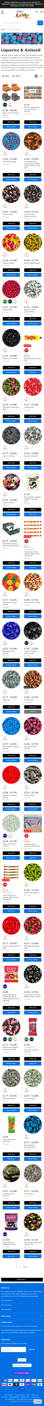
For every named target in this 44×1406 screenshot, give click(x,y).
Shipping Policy (14, 1397)
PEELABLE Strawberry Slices (32, 947)
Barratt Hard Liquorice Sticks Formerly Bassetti (11, 545)
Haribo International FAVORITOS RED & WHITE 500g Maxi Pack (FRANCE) (11, 998)
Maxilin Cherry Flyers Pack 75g (31, 1051)
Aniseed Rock (29, 700)
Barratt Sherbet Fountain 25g (32, 360)
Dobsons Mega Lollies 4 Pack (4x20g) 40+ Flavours (32, 109)
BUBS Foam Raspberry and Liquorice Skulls (10, 1048)
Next (25, 1267)
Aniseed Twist (29, 407)
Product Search (20, 1395)
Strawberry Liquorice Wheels (10, 796)
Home (3, 29)
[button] (37, 11)
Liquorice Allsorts (8, 503)
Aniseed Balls (7, 310)
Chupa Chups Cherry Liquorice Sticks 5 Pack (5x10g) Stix (32, 554)
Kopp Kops (6, 700)
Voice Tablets (28, 1194)
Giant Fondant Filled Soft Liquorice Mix (32, 1243)
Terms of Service (10, 1399)
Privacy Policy (36, 1397)
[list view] (40, 76)
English (21, 1360)
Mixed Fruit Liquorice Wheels (10, 603)
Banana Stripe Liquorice (32, 263)
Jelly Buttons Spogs (9, 162)
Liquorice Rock (29, 795)
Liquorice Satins (8, 214)
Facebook (5, 1397)
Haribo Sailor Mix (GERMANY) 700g (9, 1243)
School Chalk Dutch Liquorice (9, 845)
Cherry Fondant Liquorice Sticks (11, 947)
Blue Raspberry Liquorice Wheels (11, 748)
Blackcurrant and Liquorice (8, 652)
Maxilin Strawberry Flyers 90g (9, 1140)
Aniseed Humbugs (9, 1098)
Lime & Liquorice (29, 1098)
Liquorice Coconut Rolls (32, 602)
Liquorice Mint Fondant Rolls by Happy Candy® (32, 996)
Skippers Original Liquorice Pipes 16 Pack (32, 845)
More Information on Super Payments (28, 1399)
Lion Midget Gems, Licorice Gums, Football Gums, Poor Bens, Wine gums (32, 165)
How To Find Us (8, 1395)
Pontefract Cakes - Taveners (9, 1195)
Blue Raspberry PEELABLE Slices (30, 1146)
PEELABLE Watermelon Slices (11, 408)
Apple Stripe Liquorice (31, 893)
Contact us (35, 1395)
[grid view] (36, 76)
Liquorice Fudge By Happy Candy (30, 652)
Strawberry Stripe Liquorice (30, 748)
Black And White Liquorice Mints (30, 311)
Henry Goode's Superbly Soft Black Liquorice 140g (32, 499)
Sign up (31, 1349)
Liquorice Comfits (8, 263)
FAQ (28, 1395)
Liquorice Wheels (9, 456)
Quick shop (11, 122)
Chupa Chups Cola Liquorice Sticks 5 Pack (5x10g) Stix (10, 897)
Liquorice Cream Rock (10, 358)
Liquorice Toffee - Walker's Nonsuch (30, 215)
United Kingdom (21, 1365)
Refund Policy (25, 1397)
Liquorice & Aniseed (31, 456)
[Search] (40, 23)
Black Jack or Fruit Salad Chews (11, 114)
